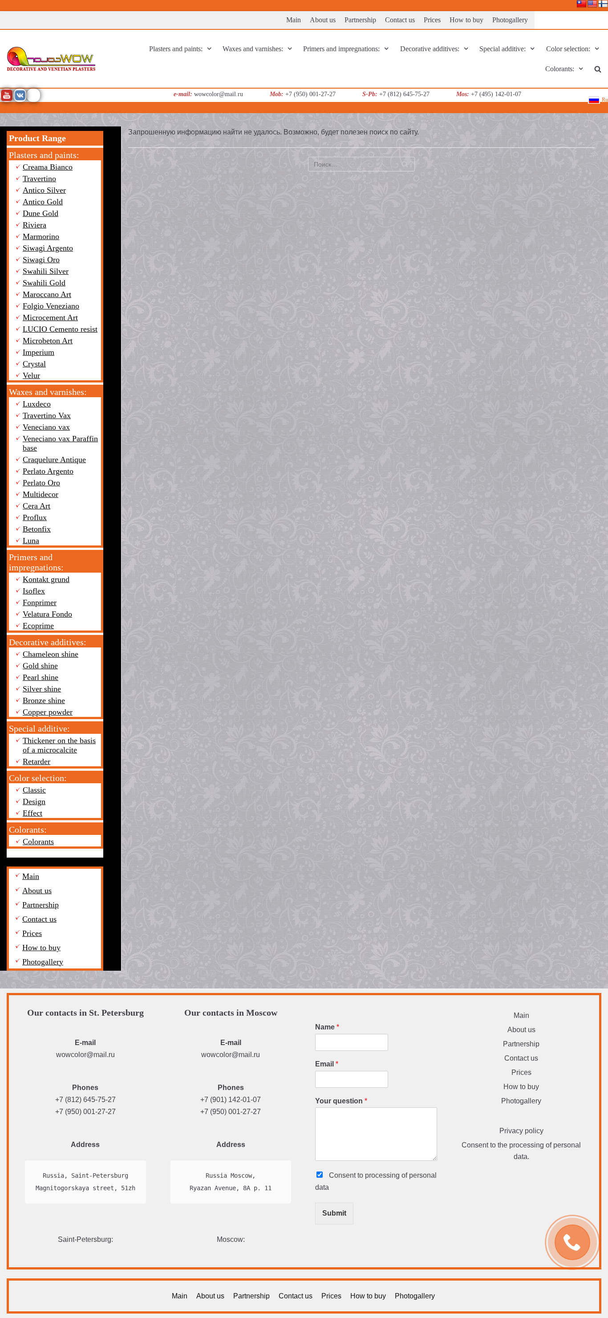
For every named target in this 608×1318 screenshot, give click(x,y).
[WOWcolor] (51, 59)
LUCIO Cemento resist (60, 329)
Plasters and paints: (44, 155)
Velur (31, 375)
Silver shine (42, 688)
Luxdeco (37, 403)
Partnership (360, 20)
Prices (432, 20)
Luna (31, 540)
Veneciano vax (46, 427)
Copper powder (48, 712)
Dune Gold (40, 213)
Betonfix (37, 529)
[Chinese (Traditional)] (582, 4)
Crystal (34, 363)
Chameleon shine (50, 654)
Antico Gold (43, 201)
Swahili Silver (46, 271)
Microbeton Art (48, 340)
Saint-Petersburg (84, 1239)
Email (326, 1064)
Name (327, 1027)
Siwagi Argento (48, 248)
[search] (597, 69)
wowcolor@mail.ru (85, 1054)
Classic (34, 789)
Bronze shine (44, 700)
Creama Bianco (48, 167)
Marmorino (41, 236)
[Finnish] (603, 4)
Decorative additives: (47, 642)
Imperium (38, 352)
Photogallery (510, 20)
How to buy (466, 20)
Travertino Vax (47, 415)
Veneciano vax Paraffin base (60, 443)
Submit (334, 1213)
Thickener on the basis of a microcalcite (59, 745)
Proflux (35, 517)
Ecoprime (38, 625)
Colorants (38, 841)
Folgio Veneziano (51, 305)
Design (34, 801)
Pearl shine (40, 677)
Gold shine (40, 665)
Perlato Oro (41, 482)
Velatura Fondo (47, 614)
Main (293, 20)
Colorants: (28, 829)
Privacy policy (521, 1131)
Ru (605, 100)
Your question (341, 1101)
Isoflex (34, 590)
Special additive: (39, 728)
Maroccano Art (47, 294)
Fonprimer (40, 602)
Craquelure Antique (54, 459)
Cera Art (36, 505)
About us (323, 20)
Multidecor (40, 494)
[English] (592, 4)
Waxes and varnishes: (48, 392)
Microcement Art (50, 317)
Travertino (39, 178)
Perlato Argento (48, 471)
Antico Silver (44, 190)
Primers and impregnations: (36, 562)
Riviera (34, 224)
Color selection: (38, 778)
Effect (32, 813)
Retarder (36, 761)
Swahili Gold (44, 282)
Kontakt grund (46, 579)
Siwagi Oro (41, 259)
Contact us (400, 20)
